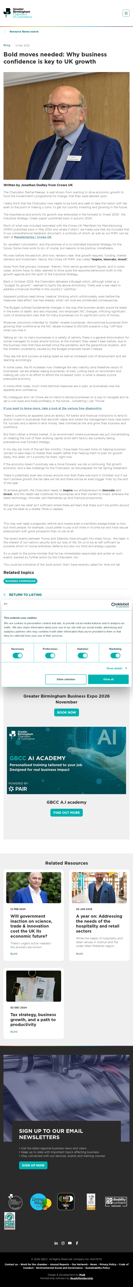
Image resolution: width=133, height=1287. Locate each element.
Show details (114, 668)
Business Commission (20, 581)
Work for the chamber (33, 1264)
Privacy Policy (108, 1264)
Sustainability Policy (97, 1268)
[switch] (50, 655)
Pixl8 (82, 1274)
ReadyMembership (81, 1278)
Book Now (66, 712)
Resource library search (24, 31)
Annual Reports (59, 1264)
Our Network (80, 1264)
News (93, 1264)
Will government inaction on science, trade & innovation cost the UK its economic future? (31, 926)
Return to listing (25, 595)
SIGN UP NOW (33, 1165)
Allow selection (66, 679)
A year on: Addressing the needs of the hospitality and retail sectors (99, 924)
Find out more (66, 812)
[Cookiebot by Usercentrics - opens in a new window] (114, 605)
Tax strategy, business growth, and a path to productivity (33, 1019)
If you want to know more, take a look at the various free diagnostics (52, 408)
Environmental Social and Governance (59, 1268)
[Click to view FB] (77, 1243)
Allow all (108, 679)
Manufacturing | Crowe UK (32, 237)
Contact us (11, 1264)
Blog (6, 45)
